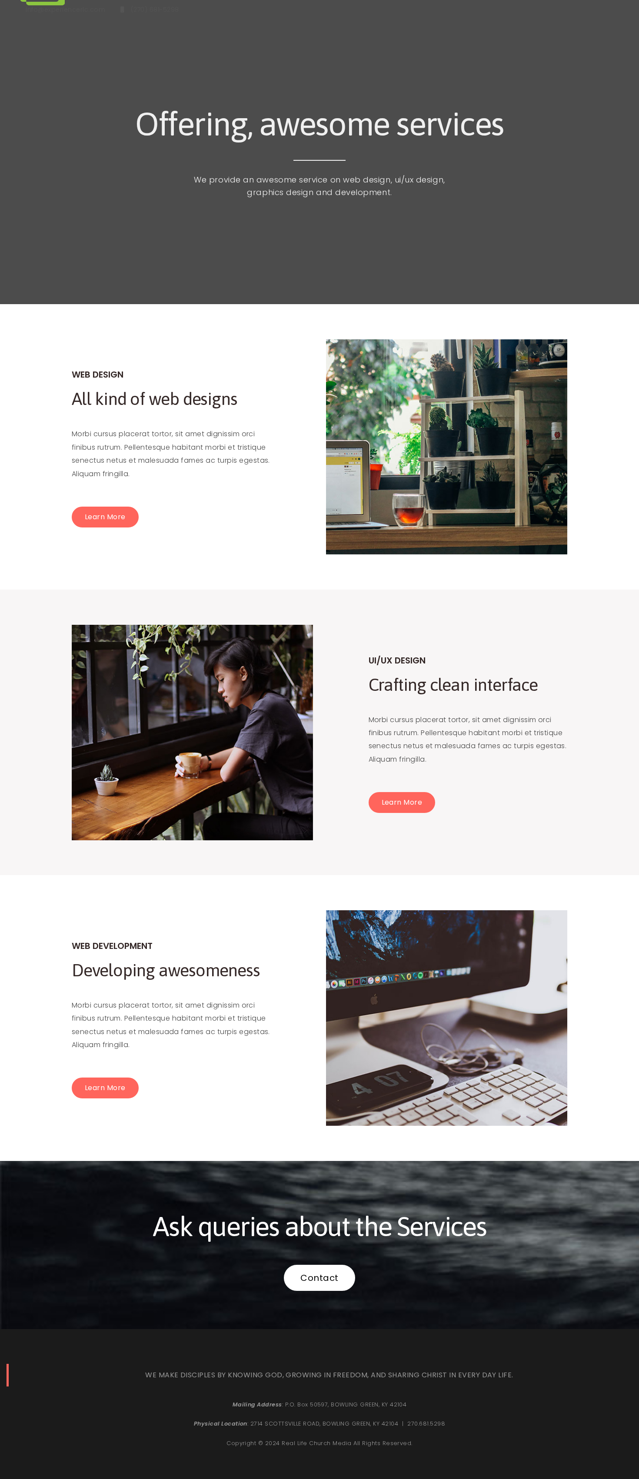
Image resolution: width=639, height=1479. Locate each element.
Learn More (105, 517)
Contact (319, 1278)
